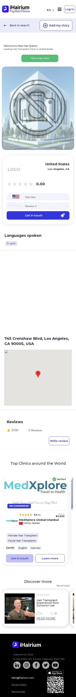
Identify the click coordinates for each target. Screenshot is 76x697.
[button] (38, 374)
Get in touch (33, 215)
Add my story (59, 25)
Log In (69, 9)
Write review (59, 441)
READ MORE (46, 618)
